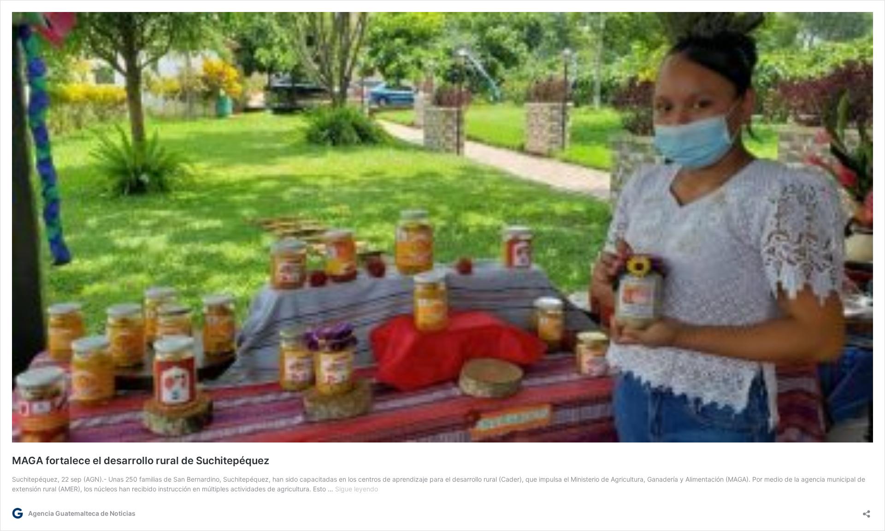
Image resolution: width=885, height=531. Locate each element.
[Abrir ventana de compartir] (866, 511)
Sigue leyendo (356, 489)
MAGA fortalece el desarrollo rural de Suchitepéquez (140, 460)
